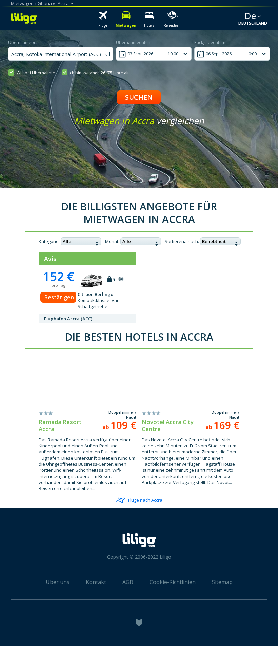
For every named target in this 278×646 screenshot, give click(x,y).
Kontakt (96, 582)
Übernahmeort (22, 42)
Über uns (58, 582)
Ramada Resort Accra (60, 425)
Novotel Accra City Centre (168, 425)
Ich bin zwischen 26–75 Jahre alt (99, 73)
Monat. (112, 241)
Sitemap (222, 582)
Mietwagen (22, 3)
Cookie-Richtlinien (173, 582)
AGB (127, 582)
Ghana (45, 3)
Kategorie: (49, 241)
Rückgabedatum (209, 42)
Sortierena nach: (182, 241)
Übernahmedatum (134, 42)
